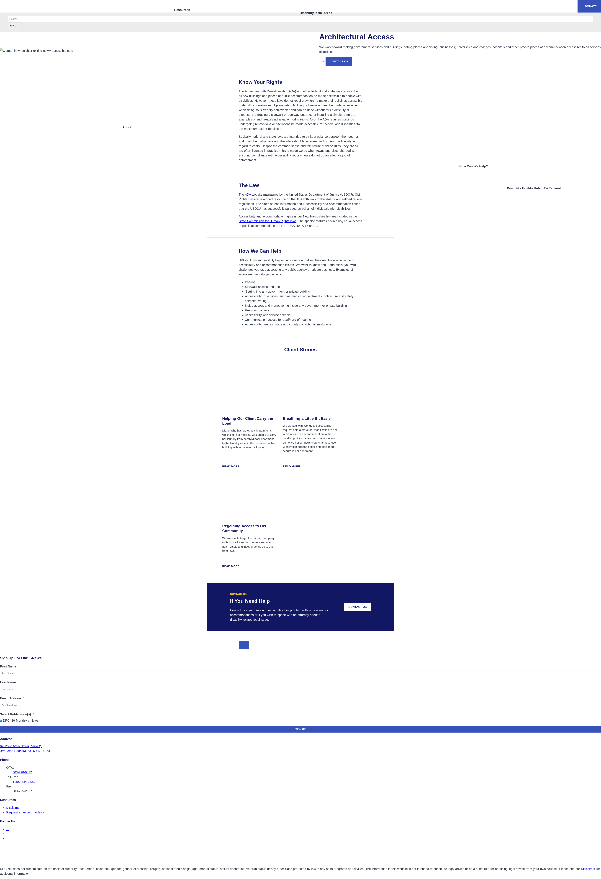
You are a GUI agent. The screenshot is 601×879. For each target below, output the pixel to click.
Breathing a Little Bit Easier (307, 418)
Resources (182, 10)
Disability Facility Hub (523, 188)
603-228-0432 (22, 772)
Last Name (8, 682)
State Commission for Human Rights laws (267, 221)
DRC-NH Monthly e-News (20, 720)
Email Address (12, 698)
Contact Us (357, 606)
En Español (552, 188)
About (126, 127)
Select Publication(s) (17, 714)
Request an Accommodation (25, 812)
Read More (232, 467)
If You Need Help (250, 601)
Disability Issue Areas (316, 13)
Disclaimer (13, 807)
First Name (8, 666)
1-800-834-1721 (24, 781)
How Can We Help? (473, 166)
